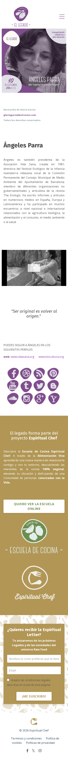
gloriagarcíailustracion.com (19, 115)
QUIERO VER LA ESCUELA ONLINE (34, 506)
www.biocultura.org (51, 357)
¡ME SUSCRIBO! (34, 696)
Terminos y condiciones (26, 738)
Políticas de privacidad (40, 743)
